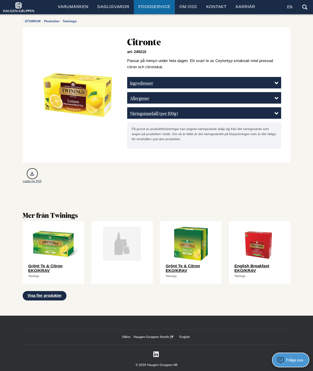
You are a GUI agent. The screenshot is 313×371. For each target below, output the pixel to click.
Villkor (126, 337)
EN (289, 7)
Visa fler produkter (44, 295)
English (184, 337)
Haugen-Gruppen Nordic (152, 337)
